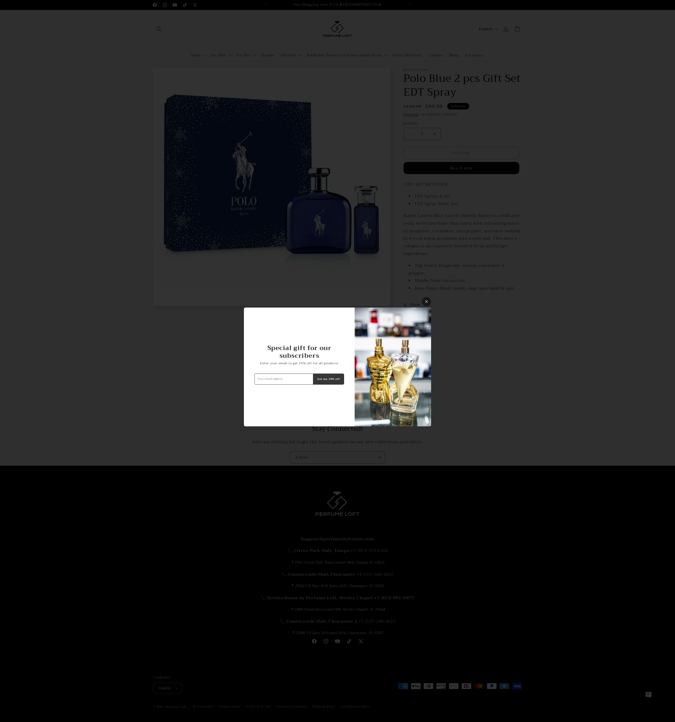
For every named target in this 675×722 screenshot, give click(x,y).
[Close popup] (426, 301)
